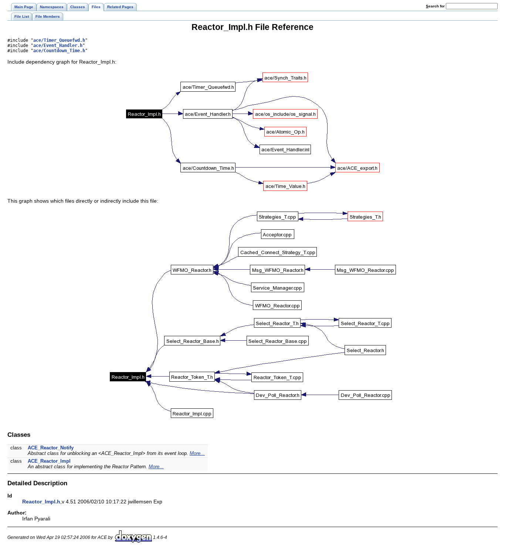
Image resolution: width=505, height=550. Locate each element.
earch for (436, 6)
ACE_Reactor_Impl (49, 461)
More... (197, 453)
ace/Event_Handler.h (57, 45)
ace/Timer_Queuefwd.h (59, 40)
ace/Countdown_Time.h (59, 50)
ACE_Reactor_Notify (51, 448)
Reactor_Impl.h (41, 502)
